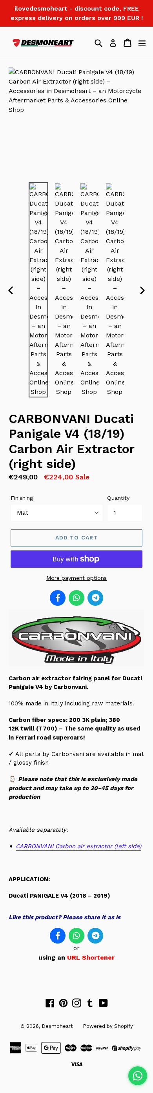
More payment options (76, 578)
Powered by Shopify (108, 1026)
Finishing (22, 498)
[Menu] (142, 43)
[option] (38, 289)
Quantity (118, 498)
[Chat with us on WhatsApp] (137, 1075)
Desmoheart (57, 1026)
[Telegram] (95, 598)
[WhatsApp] (76, 598)
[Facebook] (58, 598)
